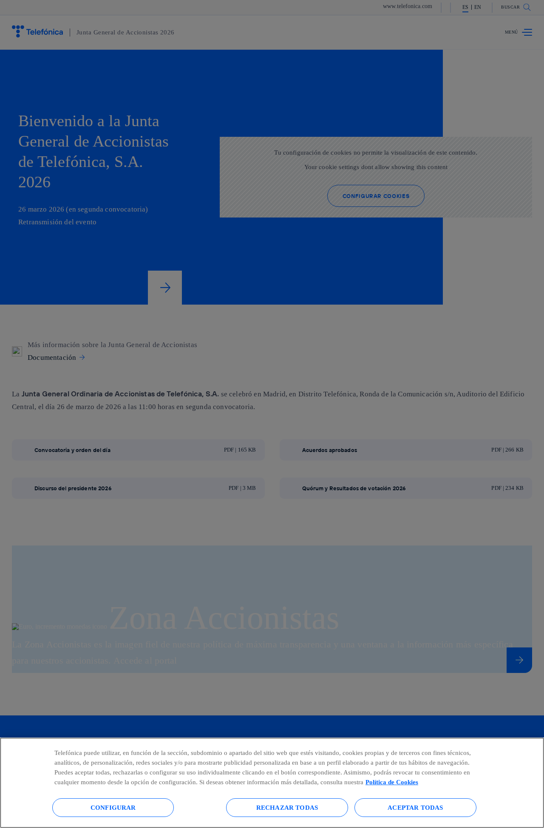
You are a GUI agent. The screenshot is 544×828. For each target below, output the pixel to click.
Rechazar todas (287, 807)
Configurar (113, 807)
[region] (272, 783)
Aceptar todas (415, 807)
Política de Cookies (392, 782)
